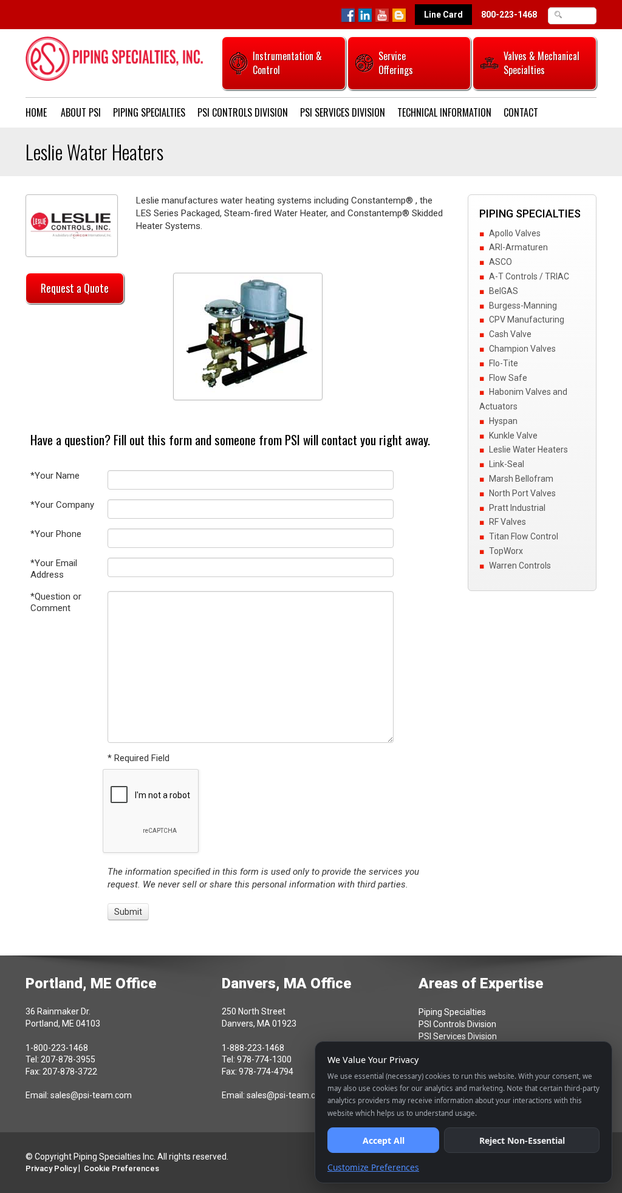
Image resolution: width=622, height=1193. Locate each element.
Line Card (443, 14)
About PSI (81, 112)
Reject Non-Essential (522, 1140)
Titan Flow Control (523, 536)
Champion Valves (522, 349)
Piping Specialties (149, 112)
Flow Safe (508, 378)
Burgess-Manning (523, 305)
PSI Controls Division (242, 112)
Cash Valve (510, 334)
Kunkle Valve (513, 435)
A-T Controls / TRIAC (529, 276)
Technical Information (444, 112)
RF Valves (507, 522)
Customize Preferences (373, 1167)
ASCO (500, 262)
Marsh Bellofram (521, 479)
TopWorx (506, 551)
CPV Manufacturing (526, 319)
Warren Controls (520, 565)
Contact (521, 112)
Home (36, 112)
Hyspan (503, 421)
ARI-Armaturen (518, 247)
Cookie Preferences (121, 1168)
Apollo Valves (515, 233)
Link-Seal (506, 464)
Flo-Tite (503, 363)
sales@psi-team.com (91, 1095)
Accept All (384, 1140)
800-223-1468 (509, 14)
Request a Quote (75, 288)
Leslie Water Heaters (528, 449)
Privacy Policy (51, 1168)
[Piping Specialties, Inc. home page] (114, 58)
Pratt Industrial (517, 508)
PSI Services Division (342, 112)
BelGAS (503, 291)
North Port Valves (522, 493)
